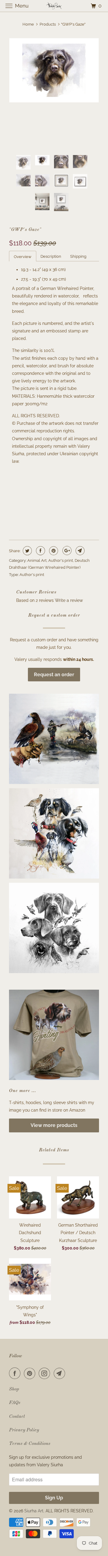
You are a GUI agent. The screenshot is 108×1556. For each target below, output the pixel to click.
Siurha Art (34, 1510)
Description (50, 256)
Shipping (78, 256)
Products (48, 24)
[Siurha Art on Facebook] (16, 1373)
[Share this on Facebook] (39, 550)
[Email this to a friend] (79, 550)
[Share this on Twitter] (26, 550)
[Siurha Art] (54, 6)
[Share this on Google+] (66, 550)
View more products (54, 1125)
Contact (17, 1416)
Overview (23, 256)
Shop (14, 1389)
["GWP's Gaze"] (54, 70)
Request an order (54, 674)
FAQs (14, 1402)
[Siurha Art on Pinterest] (31, 1373)
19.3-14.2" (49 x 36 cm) (32, 487)
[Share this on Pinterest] (53, 550)
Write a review (69, 600)
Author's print (60, 560)
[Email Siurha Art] (61, 1373)
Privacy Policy (24, 1430)
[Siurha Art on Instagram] (45, 1373)
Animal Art (36, 560)
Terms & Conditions (29, 1443)
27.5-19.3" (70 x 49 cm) (32, 499)
